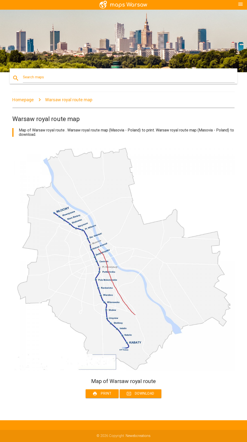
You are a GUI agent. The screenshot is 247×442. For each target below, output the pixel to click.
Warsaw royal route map (68, 99)
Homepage (23, 99)
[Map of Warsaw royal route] (123, 370)
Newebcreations (138, 436)
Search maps (33, 77)
